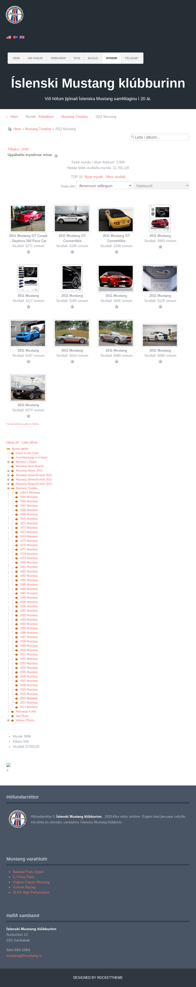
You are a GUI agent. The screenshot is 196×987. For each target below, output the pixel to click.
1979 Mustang (29, 558)
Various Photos (25, 720)
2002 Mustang (29, 658)
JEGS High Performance (31, 892)
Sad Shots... (23, 715)
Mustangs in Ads (26, 711)
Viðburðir (58, 58)
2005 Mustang (29, 672)
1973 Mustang (29, 531)
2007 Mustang (29, 680)
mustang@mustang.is (24, 955)
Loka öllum (30, 442)
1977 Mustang (29, 549)
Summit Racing (24, 887)
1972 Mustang (29, 527)
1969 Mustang (29, 514)
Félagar (131, 58)
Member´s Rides (26, 461)
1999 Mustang (29, 645)
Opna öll (13, 442)
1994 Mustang (29, 623)
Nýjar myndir (93, 177)
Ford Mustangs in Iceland (31, 457)
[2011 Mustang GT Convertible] (72, 219)
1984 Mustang (29, 580)
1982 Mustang (29, 571)
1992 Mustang (29, 615)
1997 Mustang (29, 636)
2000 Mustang (29, 650)
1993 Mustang (29, 619)
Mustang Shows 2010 (29, 470)
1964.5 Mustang (30, 492)
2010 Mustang (29, 693)
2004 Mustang (29, 667)
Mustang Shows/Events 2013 (34, 483)
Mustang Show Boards (30, 466)
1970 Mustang (29, 518)
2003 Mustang (29, 663)
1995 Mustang (29, 628)
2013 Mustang (29, 706)
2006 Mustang (29, 676)
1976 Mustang (29, 545)
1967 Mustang (29, 505)
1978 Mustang (29, 553)
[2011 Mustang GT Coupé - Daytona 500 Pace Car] (28, 219)
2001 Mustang (29, 654)
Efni (77, 58)
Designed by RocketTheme (98, 978)
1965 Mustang (29, 496)
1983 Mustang (29, 575)
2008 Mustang (29, 685)
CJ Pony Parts (23, 877)
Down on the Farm (27, 453)
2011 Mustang (28, 698)
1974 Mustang (29, 536)
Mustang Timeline (38, 129)
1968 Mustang (29, 509)
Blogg (93, 58)
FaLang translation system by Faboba (22, 424)
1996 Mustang (29, 632)
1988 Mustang (29, 597)
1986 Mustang (29, 588)
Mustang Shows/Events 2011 (34, 475)
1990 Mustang (29, 606)
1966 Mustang (29, 501)
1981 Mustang (29, 566)
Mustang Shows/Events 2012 (34, 479)
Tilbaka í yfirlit (18, 149)
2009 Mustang (29, 689)
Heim (16, 58)
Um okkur (35, 58)
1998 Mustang (29, 641)
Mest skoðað (115, 177)
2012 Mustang (29, 702)
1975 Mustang (29, 540)
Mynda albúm (20, 448)
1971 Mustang (29, 523)
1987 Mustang (29, 593)
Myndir (111, 58)
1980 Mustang (29, 562)
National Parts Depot (28, 872)
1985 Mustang (29, 584)
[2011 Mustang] (160, 219)
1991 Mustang (29, 610)
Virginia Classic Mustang (31, 882)
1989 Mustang (29, 601)
